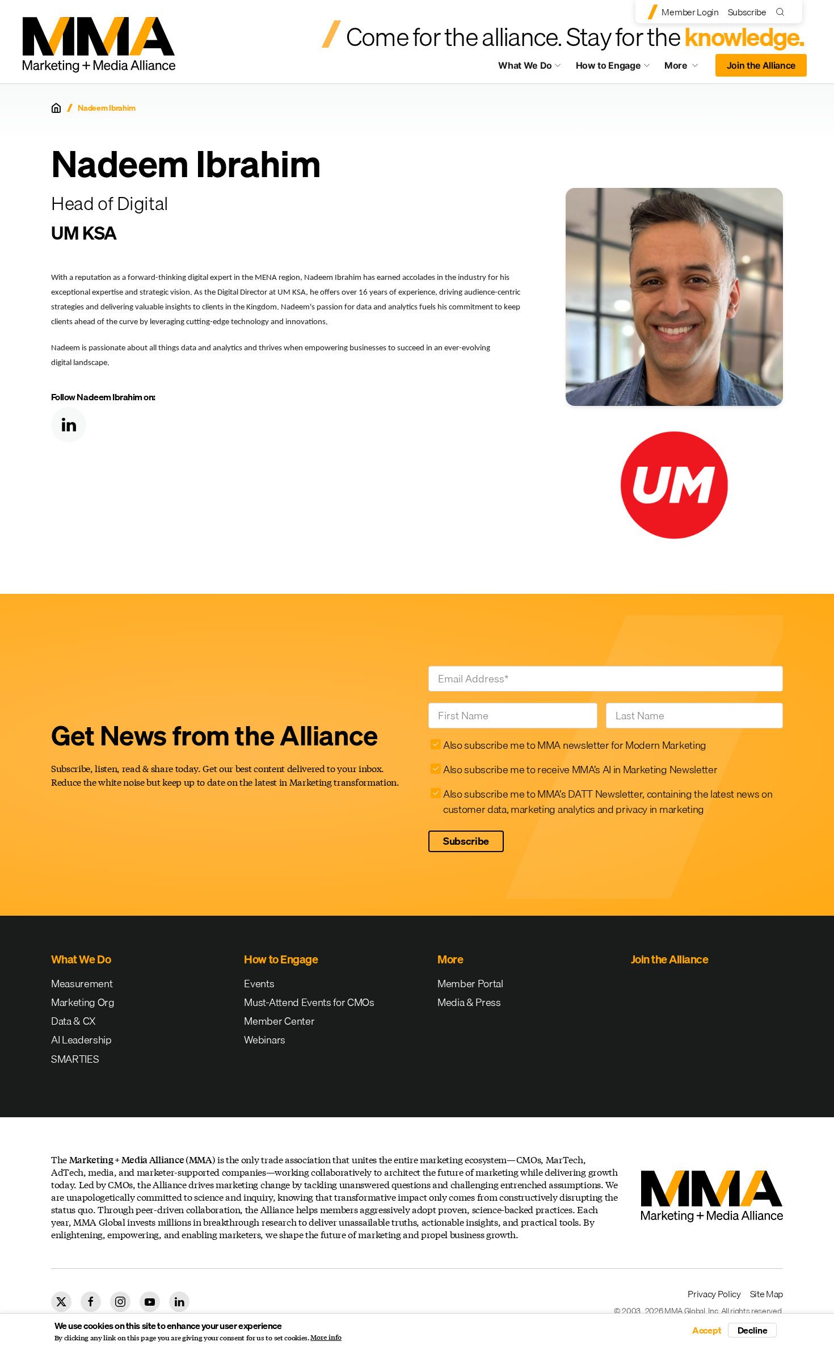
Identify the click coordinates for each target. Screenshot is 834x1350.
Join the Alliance (761, 65)
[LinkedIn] (68, 424)
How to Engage (608, 65)
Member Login (690, 12)
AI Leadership (81, 1040)
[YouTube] (150, 1302)
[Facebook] (91, 1302)
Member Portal (470, 983)
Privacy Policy (714, 1293)
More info (326, 1337)
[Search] (783, 12)
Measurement (81, 983)
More (686, 68)
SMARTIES (75, 1059)
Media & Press (469, 1002)
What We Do (525, 65)
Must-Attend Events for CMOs (309, 1002)
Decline (753, 1330)
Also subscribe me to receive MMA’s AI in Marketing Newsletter (580, 769)
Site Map (766, 1293)
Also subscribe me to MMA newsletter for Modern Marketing (574, 745)
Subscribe (747, 12)
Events (259, 983)
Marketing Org (83, 1002)
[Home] (56, 108)
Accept (707, 1330)
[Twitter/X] (61, 1302)
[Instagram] (120, 1302)
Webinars (264, 1040)
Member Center (279, 1021)
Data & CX (73, 1021)
